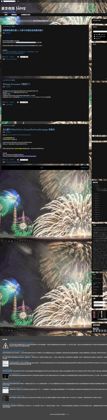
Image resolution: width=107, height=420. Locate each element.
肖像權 (97, 230)
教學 (103, 235)
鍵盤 (105, 240)
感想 (98, 238)
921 (93, 227)
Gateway (95, 251)
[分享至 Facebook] (26, 57)
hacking (104, 252)
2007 (96, 217)
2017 (96, 194)
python (102, 262)
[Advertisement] (45, 68)
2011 (96, 207)
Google (104, 251)
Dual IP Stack (104, 247)
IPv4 (94, 256)
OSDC (104, 260)
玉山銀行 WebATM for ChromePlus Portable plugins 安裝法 (29, 129)
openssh (101, 260)
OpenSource (96, 260)
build (99, 243)
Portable (14, 162)
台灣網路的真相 (25, 14)
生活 (102, 229)
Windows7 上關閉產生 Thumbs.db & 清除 (12, 382)
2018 (96, 185)
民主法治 (99, 229)
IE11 (94, 255)
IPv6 (96, 256)
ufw (97, 267)
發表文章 (97, 302)
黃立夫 (94, 292)
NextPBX (95, 259)
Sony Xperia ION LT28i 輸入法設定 (16, 396)
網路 (96, 240)
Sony (104, 265)
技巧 (7, 59)
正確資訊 (95, 229)
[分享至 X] (24, 57)
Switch (94, 266)
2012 (96, 205)
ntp (106, 259)
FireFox (103, 248)
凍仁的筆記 (96, 287)
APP (103, 241)
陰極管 (96, 236)
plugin (11, 162)
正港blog (95, 289)
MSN (100, 258)
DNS (104, 245)
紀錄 (96, 233)
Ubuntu (94, 267)
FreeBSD (96, 249)
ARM (105, 241)
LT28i (97, 258)
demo (100, 245)
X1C (101, 269)
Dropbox (94, 247)
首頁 (6, 14)
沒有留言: (12, 56)
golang (101, 251)
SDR (98, 264)
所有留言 (97, 305)
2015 (96, 198)
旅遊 (101, 232)
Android (97, 241)
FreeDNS (101, 249)
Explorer (94, 248)
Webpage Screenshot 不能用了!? (16, 84)
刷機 (100, 230)
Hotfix (99, 254)
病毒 (103, 232)
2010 (96, 210)
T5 (101, 266)
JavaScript (15, 59)
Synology (98, 266)
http (102, 254)
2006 (96, 219)
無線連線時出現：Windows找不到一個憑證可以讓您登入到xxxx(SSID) (18, 355)
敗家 (101, 234)
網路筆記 (14, 14)
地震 (104, 229)
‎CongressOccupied (101, 244)
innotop (98, 255)
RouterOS (102, 263)
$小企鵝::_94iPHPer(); (97, 279)
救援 (99, 234)
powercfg (99, 262)
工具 (104, 227)
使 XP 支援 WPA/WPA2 (7, 369)
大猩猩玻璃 (97, 227)
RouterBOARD (96, 263)
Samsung (95, 264)
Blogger (67, 414)
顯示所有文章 (53, 21)
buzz (102, 243)
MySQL (103, 258)
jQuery (104, 256)
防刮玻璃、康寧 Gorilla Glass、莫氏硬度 (12, 404)
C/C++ (105, 243)
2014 (96, 200)
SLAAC (101, 264)
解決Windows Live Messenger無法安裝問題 (19, 361)
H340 (97, 252)
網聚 (99, 240)
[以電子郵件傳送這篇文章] (21, 57)
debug (11, 104)
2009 (96, 212)
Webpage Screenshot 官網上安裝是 (27, 97)
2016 (96, 196)
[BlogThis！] (22, 57)
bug (97, 243)
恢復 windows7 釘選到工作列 (16, 388)
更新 (95, 230)
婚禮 (94, 235)
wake (102, 267)
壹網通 (99, 236)
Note (103, 259)
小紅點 (101, 227)
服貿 (105, 230)
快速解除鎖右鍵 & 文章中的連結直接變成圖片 (23, 30)
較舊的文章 (84, 168)
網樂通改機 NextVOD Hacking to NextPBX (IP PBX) (13, 351)
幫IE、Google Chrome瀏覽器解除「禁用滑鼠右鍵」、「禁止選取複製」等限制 (20, 51)
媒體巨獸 (103, 236)
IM (95, 255)
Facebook (99, 248)
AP (100, 241)
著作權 (95, 238)
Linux (94, 258)
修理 (99, 232)
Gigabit (98, 251)
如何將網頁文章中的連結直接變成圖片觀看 (13, 53)
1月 (97, 187)
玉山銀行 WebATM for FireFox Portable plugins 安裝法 (19, 135)
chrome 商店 (10, 92)
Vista (99, 267)
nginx (99, 259)
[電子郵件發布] (18, 56)
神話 (106, 232)
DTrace (98, 247)
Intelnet (101, 255)
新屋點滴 (102, 238)
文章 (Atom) (46, 172)
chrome (10, 59)
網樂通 (102, 240)
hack (101, 252)
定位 (103, 230)
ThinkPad (104, 266)
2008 (96, 214)
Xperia (103, 269)
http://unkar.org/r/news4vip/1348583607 (25, 42)
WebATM (18, 162)
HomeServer (95, 254)
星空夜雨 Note (13, 8)
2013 (96, 203)
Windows (96, 269)
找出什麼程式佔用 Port (14, 374)
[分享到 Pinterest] (27, 57)
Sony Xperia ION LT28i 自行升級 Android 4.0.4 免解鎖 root (22, 343)
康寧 (96, 234)
